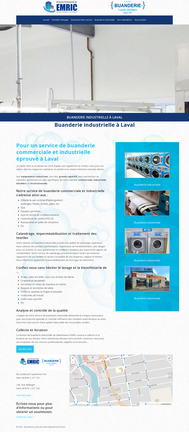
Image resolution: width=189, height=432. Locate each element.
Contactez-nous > (25, 416)
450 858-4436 (25, 349)
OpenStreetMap (153, 404)
